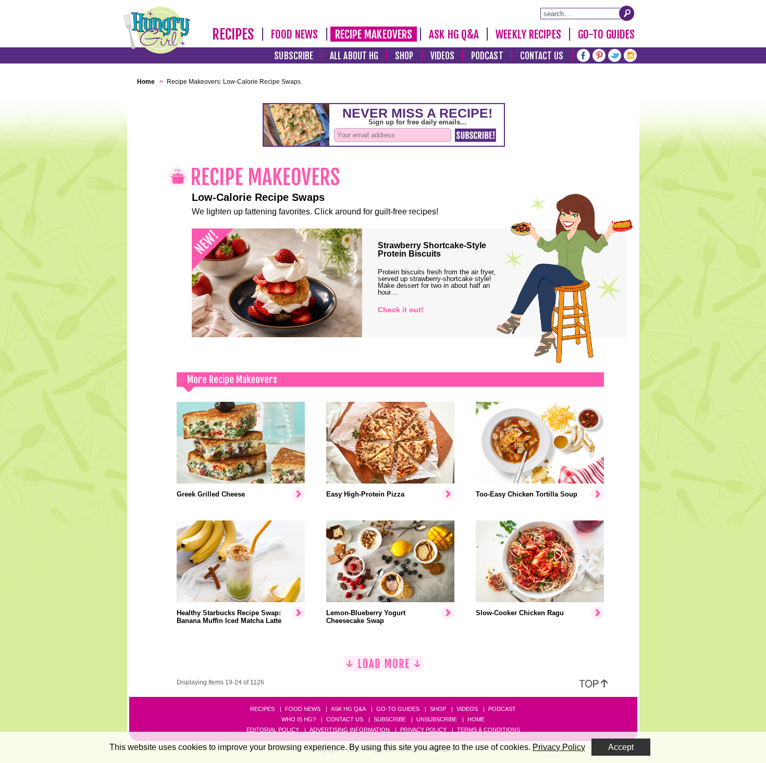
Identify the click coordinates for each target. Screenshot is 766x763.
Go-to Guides (397, 709)
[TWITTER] (614, 54)
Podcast (487, 55)
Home (476, 719)
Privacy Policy (423, 730)
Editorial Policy (272, 730)
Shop (404, 55)
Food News (294, 34)
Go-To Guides (606, 34)
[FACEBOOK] (583, 54)
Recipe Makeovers (374, 34)
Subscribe (293, 55)
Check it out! (401, 310)
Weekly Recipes (528, 34)
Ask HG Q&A (454, 34)
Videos (442, 55)
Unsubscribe (436, 719)
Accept (621, 747)
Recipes (233, 34)
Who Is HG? (298, 719)
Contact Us (542, 55)
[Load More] (383, 667)
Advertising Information (350, 730)
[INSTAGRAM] (630, 54)
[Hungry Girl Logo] (156, 30)
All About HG (354, 55)
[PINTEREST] (599, 54)
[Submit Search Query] (627, 13)
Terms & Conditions (488, 730)
